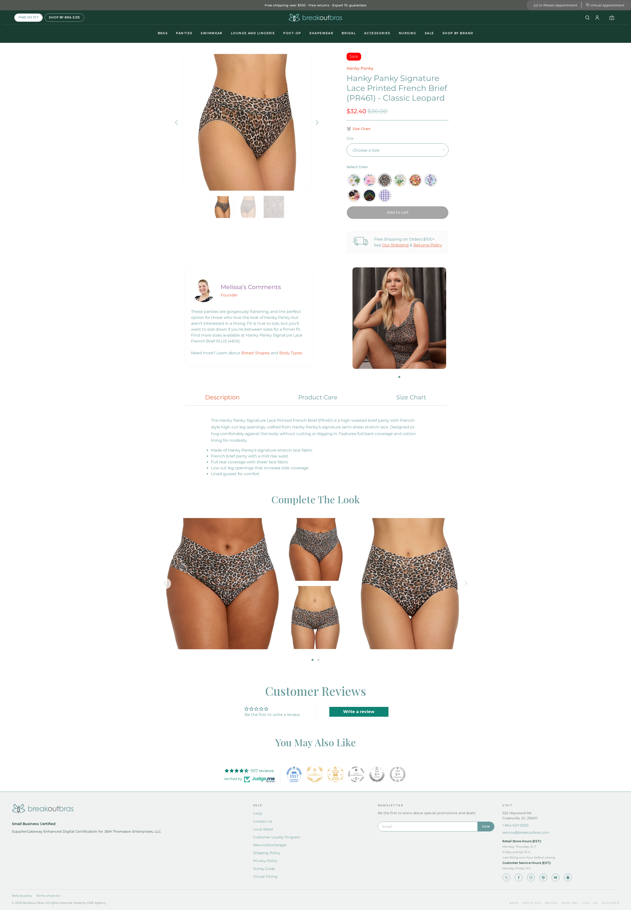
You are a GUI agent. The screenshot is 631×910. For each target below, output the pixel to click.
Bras (163, 33)
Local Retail (263, 829)
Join (486, 826)
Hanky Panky (360, 68)
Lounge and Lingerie (253, 33)
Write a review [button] (358, 711)
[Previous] (177, 122)
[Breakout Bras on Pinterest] (543, 877)
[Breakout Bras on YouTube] (556, 877)
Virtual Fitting (265, 876)
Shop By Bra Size (64, 17)
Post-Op (292, 33)
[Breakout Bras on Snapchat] (568, 877)
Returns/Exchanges (269, 845)
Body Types (290, 353)
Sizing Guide (264, 868)
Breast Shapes (255, 353)
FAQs (258, 813)
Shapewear (321, 33)
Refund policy (22, 895)
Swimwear (212, 33)
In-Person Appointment (558, 5)
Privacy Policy (265, 861)
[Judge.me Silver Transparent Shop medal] (356, 774)
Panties (184, 33)
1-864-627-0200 (515, 825)
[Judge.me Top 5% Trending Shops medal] (397, 774)
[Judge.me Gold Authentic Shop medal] (315, 774)
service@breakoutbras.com (525, 832)
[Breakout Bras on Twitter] (506, 877)
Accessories (377, 33)
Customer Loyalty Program (276, 837)
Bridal (349, 33)
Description (222, 397)
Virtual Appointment (607, 5)
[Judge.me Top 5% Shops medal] (377, 774)
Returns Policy (427, 245)
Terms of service (48, 895)
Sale (429, 33)
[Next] (316, 122)
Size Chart (411, 397)
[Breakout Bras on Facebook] (519, 877)
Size (350, 138)
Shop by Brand (457, 33)
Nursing (407, 33)
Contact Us (262, 821)
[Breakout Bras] (315, 17)
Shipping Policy (266, 853)
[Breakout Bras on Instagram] (531, 877)
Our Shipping (395, 245)
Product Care (317, 397)
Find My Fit (28, 17)
